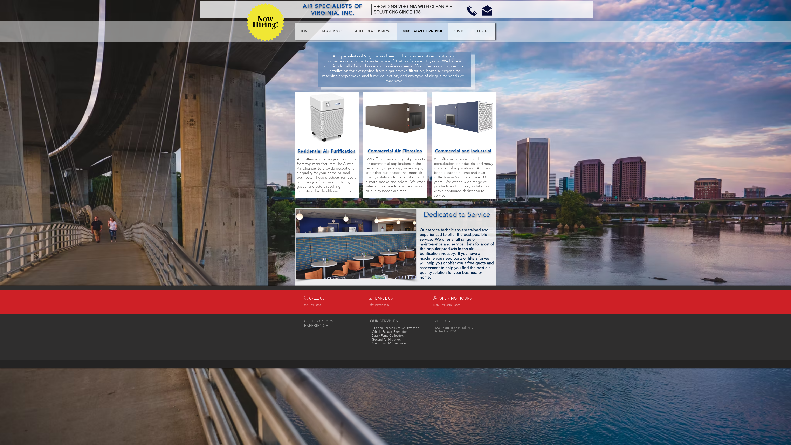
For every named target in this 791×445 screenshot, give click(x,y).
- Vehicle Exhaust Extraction (388, 332)
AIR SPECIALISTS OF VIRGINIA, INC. (333, 9)
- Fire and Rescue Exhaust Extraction (394, 328)
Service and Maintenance (388, 343)
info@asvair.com (379, 305)
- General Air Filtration (385, 339)
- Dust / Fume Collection (387, 335)
